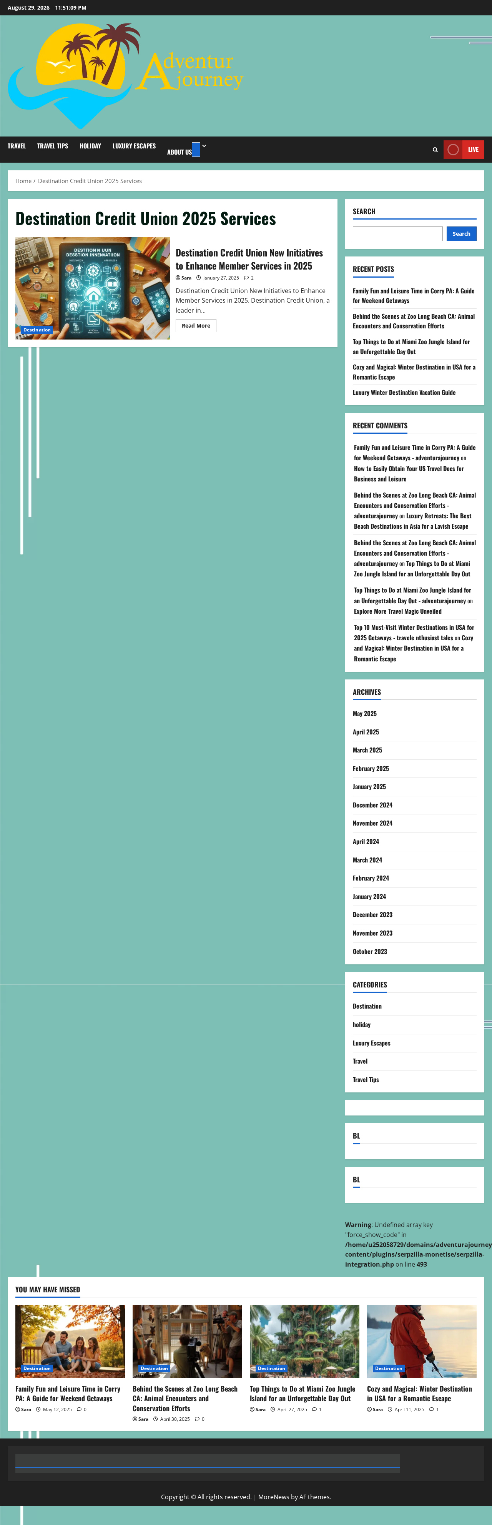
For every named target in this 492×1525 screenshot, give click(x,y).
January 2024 (369, 896)
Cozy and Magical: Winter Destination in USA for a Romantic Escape (413, 648)
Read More (199, 326)
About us (179, 151)
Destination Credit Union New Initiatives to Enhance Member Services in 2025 (92, 288)
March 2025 (367, 749)
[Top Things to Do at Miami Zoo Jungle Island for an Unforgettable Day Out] (304, 1341)
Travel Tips (52, 145)
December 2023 (372, 914)
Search (364, 211)
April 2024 (366, 841)
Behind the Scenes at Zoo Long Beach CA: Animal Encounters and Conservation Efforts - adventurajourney (415, 505)
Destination (37, 329)
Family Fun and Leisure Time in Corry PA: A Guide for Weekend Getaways (67, 1393)
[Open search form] (435, 149)
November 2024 (372, 822)
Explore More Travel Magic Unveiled (398, 611)
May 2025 (365, 713)
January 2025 (369, 786)
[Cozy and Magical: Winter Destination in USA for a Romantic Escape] (422, 1341)
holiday (90, 145)
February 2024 (371, 877)
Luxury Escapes (134, 145)
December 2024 (372, 804)
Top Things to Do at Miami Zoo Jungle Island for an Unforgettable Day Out (411, 346)
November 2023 (372, 932)
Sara (186, 278)
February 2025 (371, 767)
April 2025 (366, 731)
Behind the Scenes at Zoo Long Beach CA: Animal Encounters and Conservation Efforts (414, 321)
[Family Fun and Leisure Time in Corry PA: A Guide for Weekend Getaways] (70, 1341)
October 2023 (370, 951)
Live (473, 149)
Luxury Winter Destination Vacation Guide (404, 392)
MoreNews (273, 1497)
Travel (17, 145)
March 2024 (367, 859)
